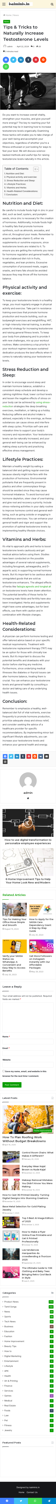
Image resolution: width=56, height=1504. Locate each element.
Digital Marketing (12, 1356)
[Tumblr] (23, 756)
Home (8, 15)
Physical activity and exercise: (22, 177)
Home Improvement (14, 1341)
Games (7, 1395)
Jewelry (8, 1430)
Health (7, 1376)
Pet (6, 1420)
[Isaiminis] (20, 4)
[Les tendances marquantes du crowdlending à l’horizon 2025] (11, 1254)
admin (28, 793)
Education (9, 1331)
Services (8, 1390)
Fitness (8, 1425)
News (16, 15)
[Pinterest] (28, 756)
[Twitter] (11, 756)
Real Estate (10, 1405)
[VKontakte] (40, 756)
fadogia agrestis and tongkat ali (34, 586)
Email (6, 1048)
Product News (11, 1301)
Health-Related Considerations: (22, 191)
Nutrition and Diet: (15, 173)
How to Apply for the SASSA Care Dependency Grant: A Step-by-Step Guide (41, 925)
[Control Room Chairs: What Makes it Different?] (11, 1157)
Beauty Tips (10, 1346)
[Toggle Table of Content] (34, 169)
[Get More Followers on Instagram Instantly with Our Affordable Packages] (41, 946)
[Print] (5, 761)
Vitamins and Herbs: (17, 187)
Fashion (8, 1336)
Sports (7, 1316)
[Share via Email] (46, 756)
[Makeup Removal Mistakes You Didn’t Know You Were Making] (11, 1184)
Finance (8, 1386)
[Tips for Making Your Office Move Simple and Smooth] (14, 909)
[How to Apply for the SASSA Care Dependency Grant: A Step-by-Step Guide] (41, 909)
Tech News (10, 1321)
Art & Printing (11, 1381)
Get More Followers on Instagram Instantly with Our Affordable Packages (40, 962)
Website (6, 1060)
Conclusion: (12, 194)
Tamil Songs (10, 1306)
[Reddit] (34, 756)
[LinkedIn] (17, 756)
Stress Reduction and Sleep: (21, 180)
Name (6, 1036)
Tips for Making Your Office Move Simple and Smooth (14, 922)
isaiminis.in (34, 1487)
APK (6, 1371)
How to (8, 1351)
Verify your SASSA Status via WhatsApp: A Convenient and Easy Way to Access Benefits (13, 963)
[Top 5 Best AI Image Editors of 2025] (11, 1222)
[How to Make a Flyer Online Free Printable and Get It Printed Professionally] (11, 1236)
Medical (8, 1400)
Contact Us (32, 1492)
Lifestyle (8, 1366)
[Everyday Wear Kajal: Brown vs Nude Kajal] (11, 1170)
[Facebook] (5, 756)
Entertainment (11, 1361)
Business (8, 1326)
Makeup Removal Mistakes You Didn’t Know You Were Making (37, 1183)
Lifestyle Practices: (16, 184)
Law (6, 1415)
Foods (7, 1410)
